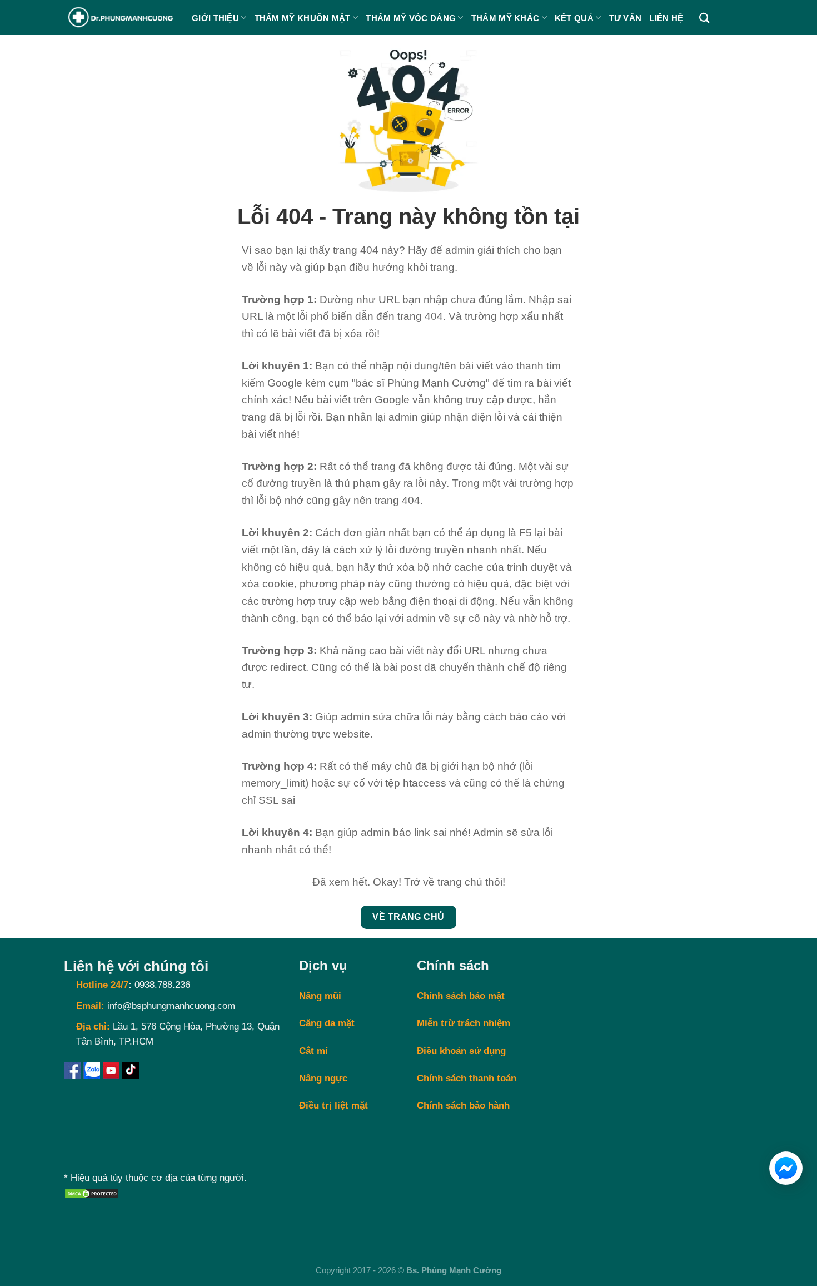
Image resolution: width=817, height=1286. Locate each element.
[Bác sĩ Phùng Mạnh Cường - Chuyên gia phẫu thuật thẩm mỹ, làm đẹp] (119, 18)
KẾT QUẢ (574, 18)
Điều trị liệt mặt (333, 1105)
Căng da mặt (327, 1023)
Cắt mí (313, 1051)
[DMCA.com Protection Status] (91, 1193)
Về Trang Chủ (408, 917)
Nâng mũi (320, 996)
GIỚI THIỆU (215, 18)
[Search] (704, 17)
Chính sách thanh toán (466, 1078)
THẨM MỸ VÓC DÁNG (411, 18)
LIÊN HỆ (666, 18)
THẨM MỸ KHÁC (505, 18)
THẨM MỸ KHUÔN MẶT (303, 18)
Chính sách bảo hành (463, 1105)
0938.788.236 (162, 985)
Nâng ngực (323, 1078)
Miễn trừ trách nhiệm (463, 1023)
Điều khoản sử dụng (461, 1051)
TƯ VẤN (625, 18)
